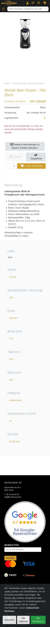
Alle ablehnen (23, 620)
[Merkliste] (39, 3)
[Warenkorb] (45, 3)
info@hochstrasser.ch (12, 497)
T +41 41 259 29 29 (11, 495)
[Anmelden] (27, 3)
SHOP (6, 83)
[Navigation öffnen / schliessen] (4, 9)
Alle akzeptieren (38, 620)
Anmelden (10, 558)
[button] (44, 118)
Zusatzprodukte (19, 83)
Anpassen (9, 620)
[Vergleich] (33, 3)
